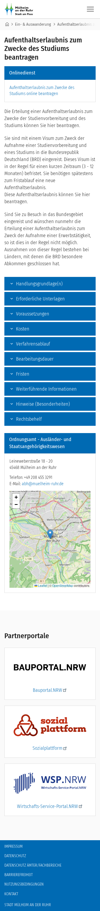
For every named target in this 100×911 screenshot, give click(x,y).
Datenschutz (15, 856)
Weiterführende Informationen (46, 389)
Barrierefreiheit (18, 874)
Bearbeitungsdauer (35, 359)
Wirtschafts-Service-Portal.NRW (47, 806)
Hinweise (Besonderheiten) (43, 404)
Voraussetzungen (32, 314)
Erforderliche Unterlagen (40, 299)
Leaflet (42, 585)
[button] (50, 534)
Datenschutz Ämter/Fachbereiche (32, 865)
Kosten (22, 329)
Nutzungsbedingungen (24, 884)
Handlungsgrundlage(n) (39, 284)
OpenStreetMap (62, 585)
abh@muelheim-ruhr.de (43, 483)
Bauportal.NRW (47, 690)
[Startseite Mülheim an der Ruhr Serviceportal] (19, 9)
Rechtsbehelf (29, 419)
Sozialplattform (47, 748)
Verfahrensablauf (33, 344)
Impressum (13, 846)
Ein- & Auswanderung (33, 24)
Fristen (22, 374)
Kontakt (11, 894)
